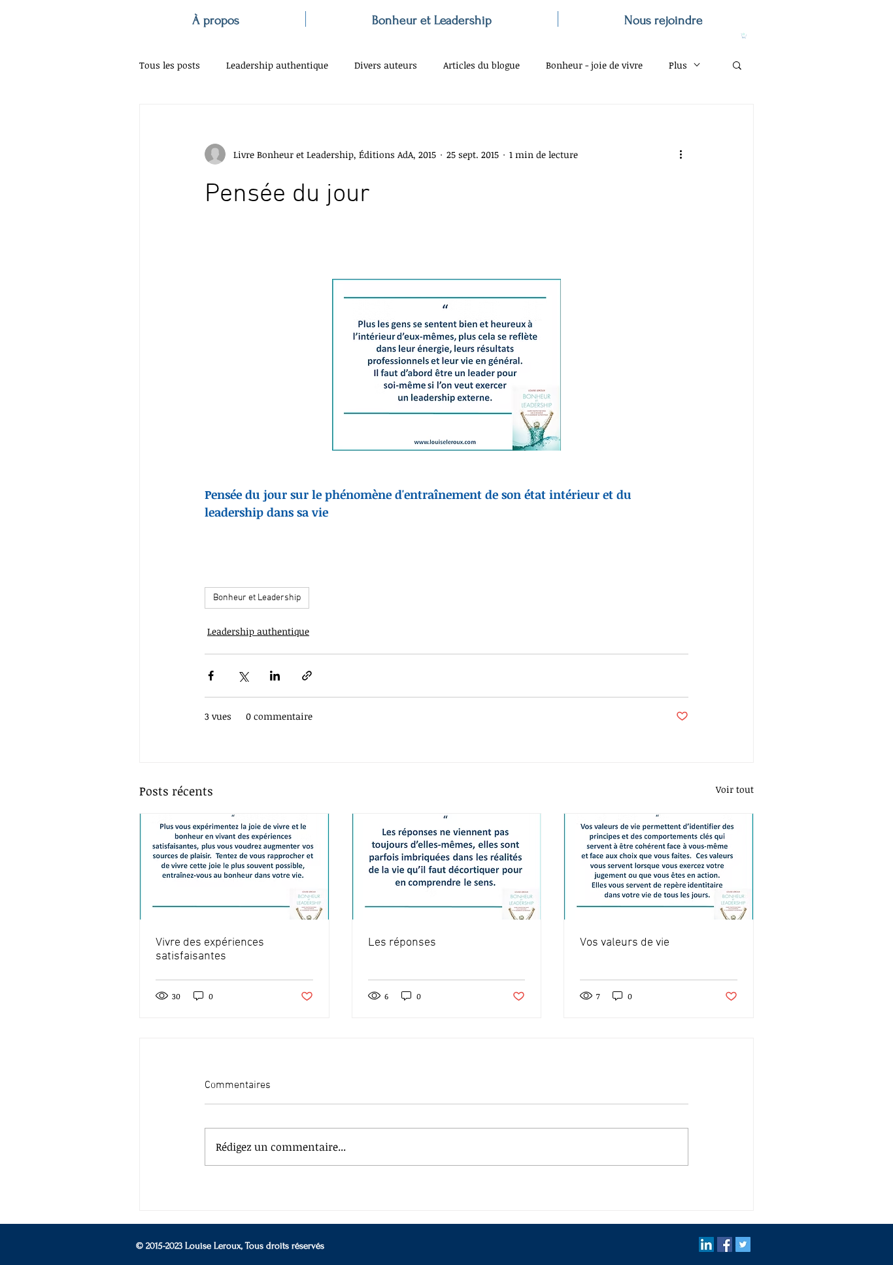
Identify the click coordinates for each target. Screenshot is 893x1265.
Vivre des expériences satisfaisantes (210, 949)
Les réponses (402, 943)
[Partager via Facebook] (211, 675)
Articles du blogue (481, 65)
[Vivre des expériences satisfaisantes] (234, 867)
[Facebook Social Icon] (724, 1244)
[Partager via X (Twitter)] (243, 675)
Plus (678, 65)
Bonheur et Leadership (257, 597)
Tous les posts (169, 65)
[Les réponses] (446, 867)
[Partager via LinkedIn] (275, 675)
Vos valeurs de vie (624, 943)
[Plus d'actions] (680, 154)
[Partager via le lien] (307, 675)
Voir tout (735, 789)
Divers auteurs (385, 65)
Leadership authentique (277, 65)
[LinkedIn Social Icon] (706, 1244)
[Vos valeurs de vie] (658, 867)
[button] (744, 36)
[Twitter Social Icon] (742, 1244)
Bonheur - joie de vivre (594, 65)
